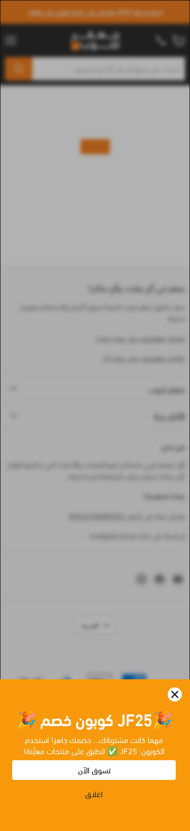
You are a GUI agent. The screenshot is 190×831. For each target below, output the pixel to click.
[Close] (175, 694)
